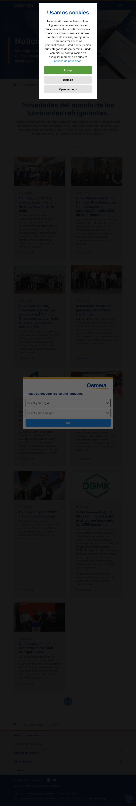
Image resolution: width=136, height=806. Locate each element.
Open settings (68, 89)
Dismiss (68, 79)
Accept (68, 70)
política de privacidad (67, 61)
